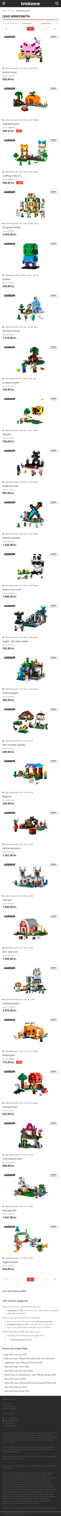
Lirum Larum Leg (13, 1494)
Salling (18, 1498)
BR (49, 1475)
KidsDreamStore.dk (26, 1487)
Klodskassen (19, 1489)
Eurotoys (5, 1482)
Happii (48, 1482)
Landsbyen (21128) (15, 1310)
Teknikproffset (46, 1501)
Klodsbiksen (49, 1487)
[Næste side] (55, 29)
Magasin (34, 1494)
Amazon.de (15, 1473)
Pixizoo (5, 1498)
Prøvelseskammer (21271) (20, 1339)
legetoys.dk (49, 1491)
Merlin (12, 1496)
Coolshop (45, 1478)
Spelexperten (7, 1501)
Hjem (4, 11)
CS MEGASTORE (16, 1480)
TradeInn (22, 1503)
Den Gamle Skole (29, 1480)
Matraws (5, 1496)
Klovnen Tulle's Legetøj (34, 1489)
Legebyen (9, 1491)
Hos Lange (26, 1485)
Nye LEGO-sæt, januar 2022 (17, 1391)
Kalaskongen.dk (51, 1485)
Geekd (37, 1482)
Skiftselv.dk (44, 1498)
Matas (51, 1494)
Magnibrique (43, 1494)
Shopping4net (27, 1498)
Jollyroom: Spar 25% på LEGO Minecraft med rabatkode (29, 1358)
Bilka (38, 1473)
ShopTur (36, 1498)
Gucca (42, 1482)
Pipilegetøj (51, 1496)
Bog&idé (12, 1475)
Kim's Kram (39, 1487)
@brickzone (9, 1423)
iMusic (33, 1485)
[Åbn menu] (4, 3)
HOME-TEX (17, 1485)
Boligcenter (20, 1475)
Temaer (11, 11)
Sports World (18, 1501)
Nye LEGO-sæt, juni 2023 (16, 1354)
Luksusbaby (25, 1494)
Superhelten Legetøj (32, 1501)
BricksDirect (7, 1478)
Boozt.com (29, 1475)
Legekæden (34, 1491)
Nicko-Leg (42, 1496)
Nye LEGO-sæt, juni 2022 (16, 1387)
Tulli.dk (30, 1503)
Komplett (47, 1489)
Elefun (39, 1480)
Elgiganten (47, 1480)
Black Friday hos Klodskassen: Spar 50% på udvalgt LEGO (30, 1374)
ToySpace (6, 1503)
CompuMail (22, 1478)
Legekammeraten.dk (22, 1491)
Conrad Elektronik (34, 1478)
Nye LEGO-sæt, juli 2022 (15, 1378)
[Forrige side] (6, 29)
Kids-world (14, 1487)
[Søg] (57, 3)
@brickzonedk (10, 1426)
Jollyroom (40, 1485)
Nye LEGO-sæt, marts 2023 (17, 1366)
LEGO (4, 1494)
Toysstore (14, 1503)
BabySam (32, 1473)
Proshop (12, 1498)
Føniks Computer (16, 1482)
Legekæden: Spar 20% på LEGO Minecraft (23, 1362)
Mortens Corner (31, 1496)
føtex (26, 1482)
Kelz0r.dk (6, 1487)
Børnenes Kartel (40, 1475)
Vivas (37, 1503)
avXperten (24, 1473)
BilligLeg (44, 1473)
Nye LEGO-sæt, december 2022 (19, 1370)
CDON (15, 1478)
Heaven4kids (7, 1485)
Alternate (6, 1473)
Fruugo (31, 1482)
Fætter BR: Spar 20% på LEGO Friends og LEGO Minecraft (30, 1382)
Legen (42, 1491)
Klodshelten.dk (8, 1489)
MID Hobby (20, 1496)
